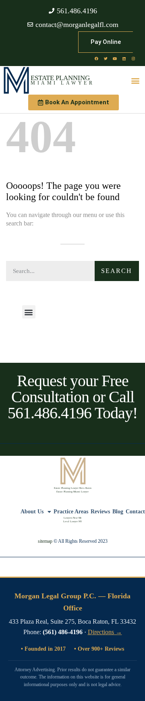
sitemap (45, 541)
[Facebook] (96, 58)
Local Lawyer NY (72, 521)
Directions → (105, 632)
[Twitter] (105, 58)
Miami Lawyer (62, 83)
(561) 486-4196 (63, 632)
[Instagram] (133, 58)
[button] (135, 80)
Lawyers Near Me (73, 518)
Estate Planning (60, 78)
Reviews (100, 512)
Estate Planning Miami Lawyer (72, 491)
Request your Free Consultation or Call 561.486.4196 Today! (72, 397)
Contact (135, 512)
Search (116, 270)
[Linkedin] (124, 58)
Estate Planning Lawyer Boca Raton (72, 488)
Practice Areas (71, 512)
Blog (117, 512)
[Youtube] (114, 58)
